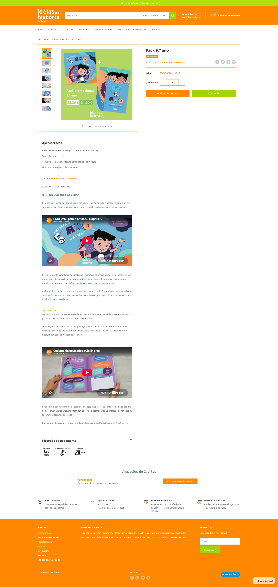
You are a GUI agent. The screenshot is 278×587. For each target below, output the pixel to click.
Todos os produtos (60, 39)
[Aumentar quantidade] (182, 82)
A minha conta (190, 16)
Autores (42, 546)
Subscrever (209, 549)
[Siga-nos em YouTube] (143, 578)
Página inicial (43, 39)
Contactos (156, 29)
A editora (52, 29)
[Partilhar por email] (234, 62)
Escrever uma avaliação (180, 481)
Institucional (44, 550)
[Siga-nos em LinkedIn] (148, 578)
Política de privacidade (49, 559)
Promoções (83, 29)
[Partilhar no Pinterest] (223, 62)
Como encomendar (103, 29)
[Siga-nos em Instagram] (137, 578)
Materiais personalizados (130, 29)
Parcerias (42, 555)
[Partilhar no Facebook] (217, 62)
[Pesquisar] (172, 15)
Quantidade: (152, 82)
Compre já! (214, 93)
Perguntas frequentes (48, 537)
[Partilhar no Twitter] (228, 62)
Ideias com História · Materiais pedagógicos (167, 62)
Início (40, 29)
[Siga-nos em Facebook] (132, 578)
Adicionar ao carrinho (167, 93)
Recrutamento (45, 541)
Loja (67, 29)
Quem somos (44, 532)
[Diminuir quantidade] (163, 82)
